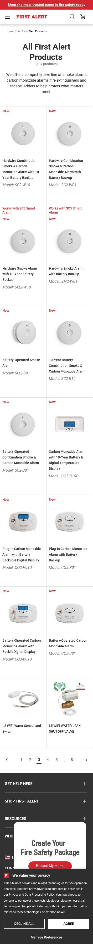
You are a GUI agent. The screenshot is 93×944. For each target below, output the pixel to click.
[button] (72, 16)
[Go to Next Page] (82, 760)
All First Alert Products (32, 31)
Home (9, 31)
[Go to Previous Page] (11, 760)
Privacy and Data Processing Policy (31, 894)
